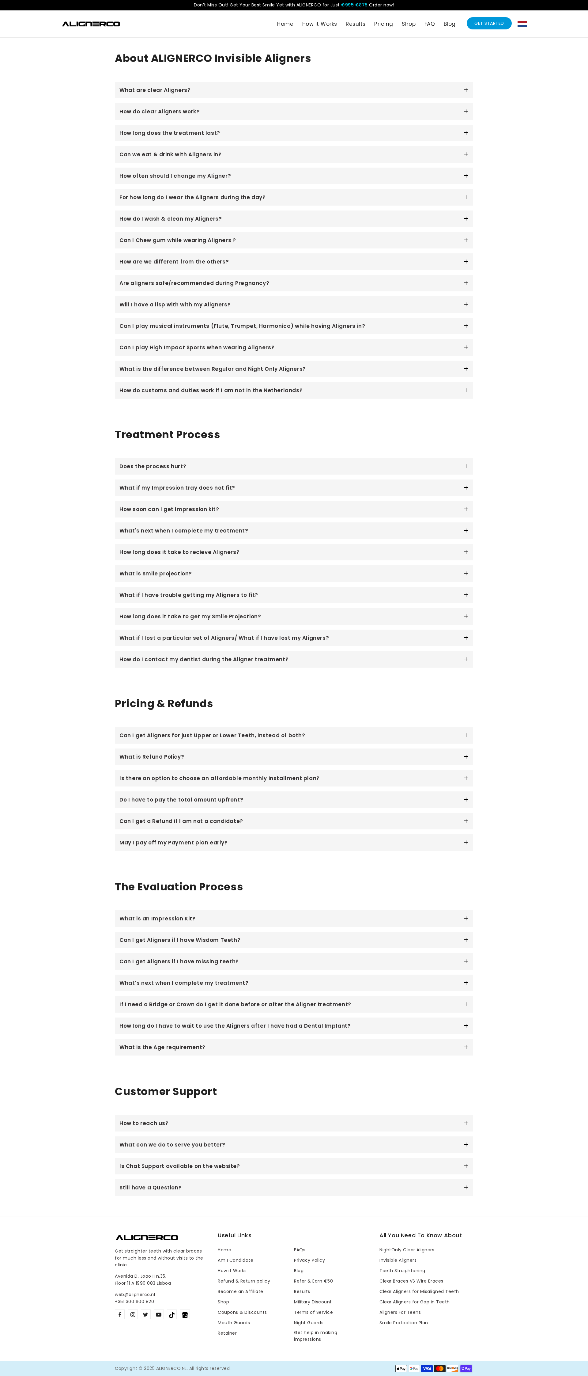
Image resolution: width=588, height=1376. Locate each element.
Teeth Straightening (402, 1271)
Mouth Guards (234, 1323)
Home (224, 1250)
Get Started (489, 23)
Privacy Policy (309, 1260)
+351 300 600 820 (134, 1301)
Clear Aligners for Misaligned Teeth (419, 1291)
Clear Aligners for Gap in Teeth (414, 1302)
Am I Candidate (235, 1260)
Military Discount (313, 1302)
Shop (223, 1302)
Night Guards (308, 1323)
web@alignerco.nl (135, 1294)
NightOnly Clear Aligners (406, 1250)
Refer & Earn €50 (313, 1281)
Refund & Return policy (244, 1281)
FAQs (299, 1250)
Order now (381, 5)
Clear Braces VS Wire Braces (411, 1281)
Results (302, 1291)
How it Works (232, 1271)
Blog (298, 1271)
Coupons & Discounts (242, 1312)
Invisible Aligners (398, 1260)
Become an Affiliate (240, 1291)
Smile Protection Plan (403, 1323)
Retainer (227, 1333)
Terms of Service (313, 1312)
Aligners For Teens (400, 1312)
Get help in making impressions (315, 1335)
